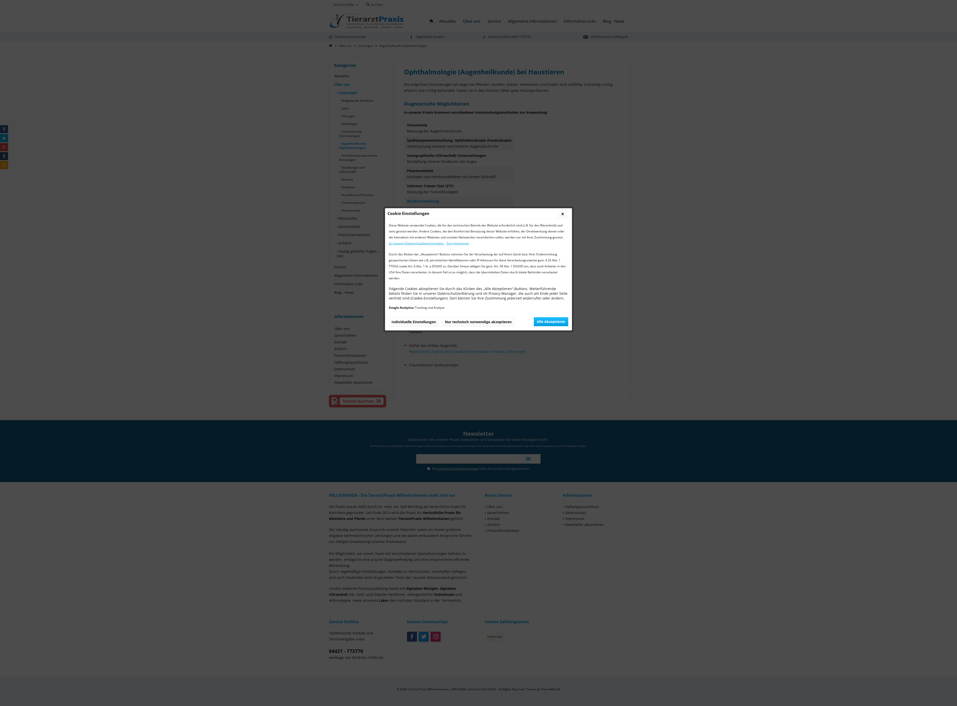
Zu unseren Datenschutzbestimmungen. (416, 243)
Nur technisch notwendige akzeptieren (478, 321)
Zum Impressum (457, 243)
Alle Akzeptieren (551, 321)
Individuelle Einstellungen (414, 321)
